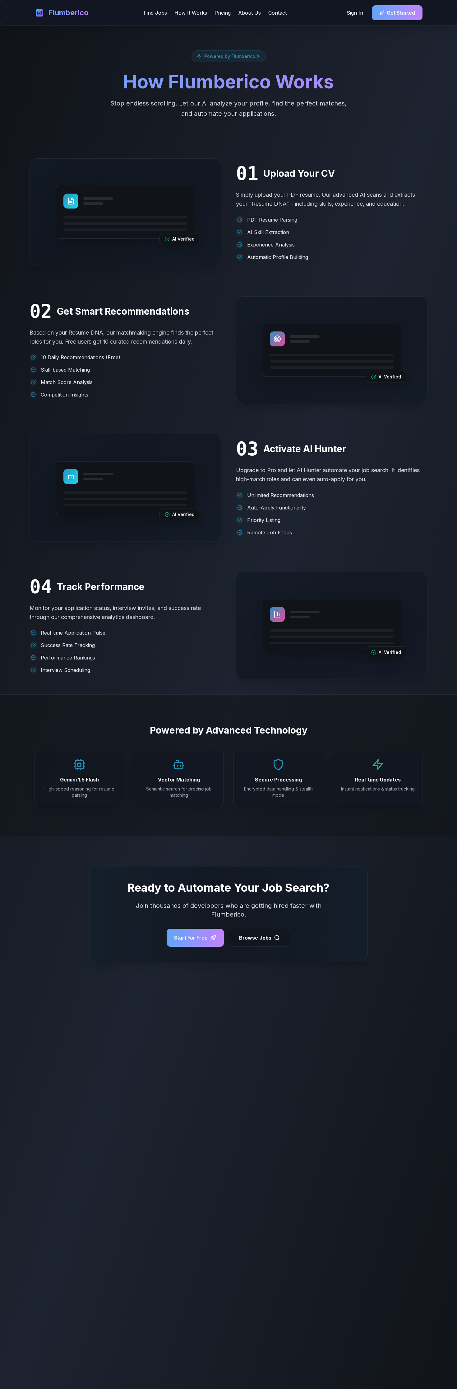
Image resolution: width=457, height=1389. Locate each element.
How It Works (190, 13)
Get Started (401, 13)
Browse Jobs (255, 938)
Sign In (355, 13)
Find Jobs (155, 13)
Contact (277, 13)
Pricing (223, 13)
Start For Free (191, 938)
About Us (249, 13)
